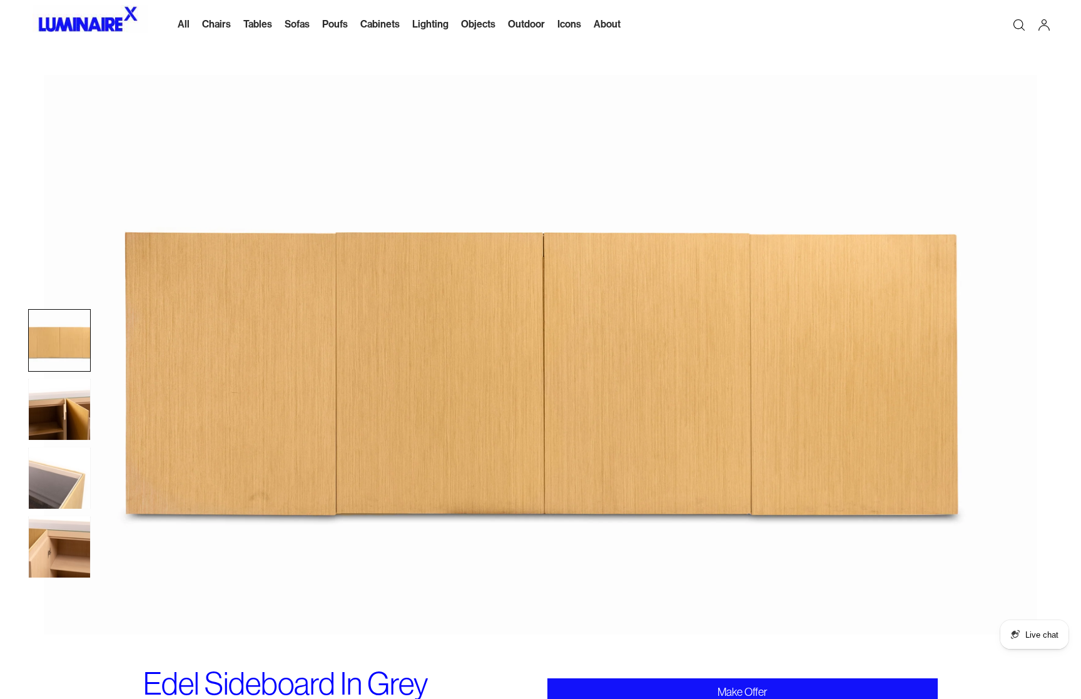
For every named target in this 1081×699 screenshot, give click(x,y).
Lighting (430, 24)
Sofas (297, 24)
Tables (257, 24)
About (607, 24)
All (184, 24)
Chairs (216, 24)
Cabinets (380, 24)
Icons (569, 24)
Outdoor (526, 24)
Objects (478, 24)
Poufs (335, 24)
